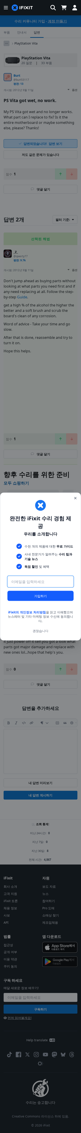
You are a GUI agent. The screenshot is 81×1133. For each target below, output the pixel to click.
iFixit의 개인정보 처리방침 (27, 612)
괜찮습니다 (40, 631)
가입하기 (40, 596)
